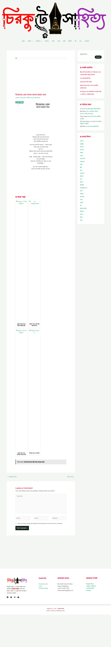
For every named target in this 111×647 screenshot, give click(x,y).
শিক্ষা (81, 217)
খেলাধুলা (87, 41)
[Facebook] (7, 597)
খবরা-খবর (82, 158)
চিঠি (64, 41)
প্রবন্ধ (59, 41)
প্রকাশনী (82, 197)
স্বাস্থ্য (81, 220)
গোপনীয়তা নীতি (90, 588)
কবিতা (29, 41)
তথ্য (80, 41)
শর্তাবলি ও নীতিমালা (91, 586)
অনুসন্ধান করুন (83, 54)
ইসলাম (82, 147)
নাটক (53, 41)
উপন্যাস (47, 41)
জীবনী (70, 41)
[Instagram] (15, 597)
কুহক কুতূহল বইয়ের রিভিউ (94, 109)
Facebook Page (43, 588)
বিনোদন (82, 211)
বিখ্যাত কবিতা (83, 208)
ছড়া (81, 170)
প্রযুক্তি (81, 202)
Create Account (43, 584)
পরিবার (81, 194)
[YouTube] (18, 597)
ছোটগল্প (38, 41)
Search (98, 57)
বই (75, 41)
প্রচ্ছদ (23, 41)
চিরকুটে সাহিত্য (90, 584)
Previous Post (12, 477)
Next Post (71, 477)
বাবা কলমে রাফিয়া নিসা (93, 126)
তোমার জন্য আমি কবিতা (86, 82)
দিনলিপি (82, 185)
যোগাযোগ (88, 590)
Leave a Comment (20, 97)
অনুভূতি (82, 144)
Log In (40, 586)
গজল (81, 164)
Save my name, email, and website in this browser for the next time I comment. (40, 523)
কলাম (81, 155)
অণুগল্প (82, 141)
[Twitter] (11, 597)
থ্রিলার (81, 182)
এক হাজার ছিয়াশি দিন (85, 78)
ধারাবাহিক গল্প (83, 188)
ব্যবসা (81, 214)
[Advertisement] (40, 121)
